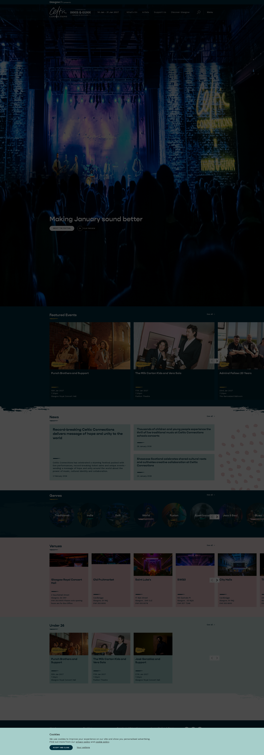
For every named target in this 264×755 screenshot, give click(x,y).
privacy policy (83, 742)
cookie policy (102, 742)
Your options (83, 747)
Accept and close (61, 748)
